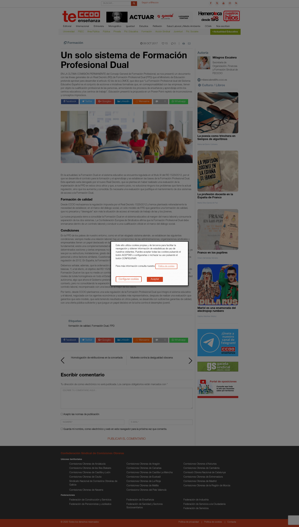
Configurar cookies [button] (129, 279)
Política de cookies (166, 266)
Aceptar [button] (155, 279)
